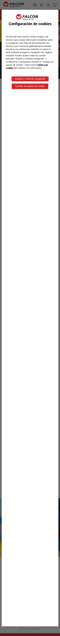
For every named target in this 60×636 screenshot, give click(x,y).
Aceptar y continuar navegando (30, 79)
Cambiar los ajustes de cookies (30, 86)
